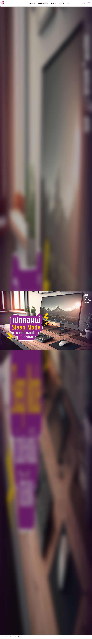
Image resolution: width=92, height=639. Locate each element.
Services (61, 3)
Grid (68, 3)
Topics (32, 3)
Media (52, 3)
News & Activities (43, 3)
